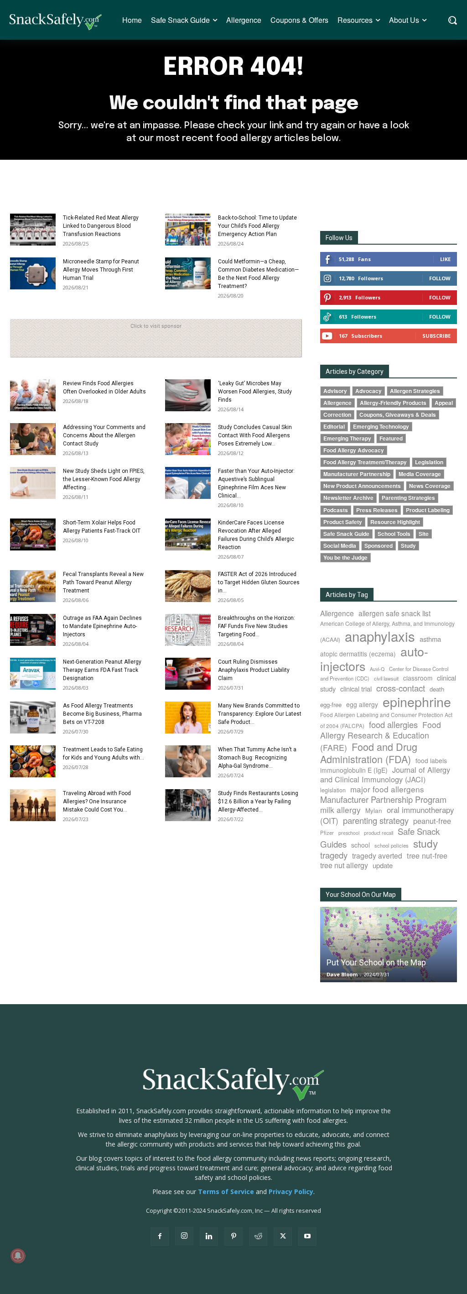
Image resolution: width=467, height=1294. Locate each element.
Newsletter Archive (348, 498)
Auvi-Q (377, 668)
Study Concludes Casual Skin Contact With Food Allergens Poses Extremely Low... (255, 435)
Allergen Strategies (415, 391)
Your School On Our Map (361, 894)
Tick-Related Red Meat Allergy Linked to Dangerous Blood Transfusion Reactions (101, 226)
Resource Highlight (395, 522)
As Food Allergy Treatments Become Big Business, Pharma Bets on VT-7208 (102, 713)
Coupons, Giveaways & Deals (397, 415)
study (425, 843)
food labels (431, 760)
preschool (348, 832)
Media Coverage (420, 474)
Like (445, 259)
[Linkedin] (209, 1236)
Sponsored (378, 546)
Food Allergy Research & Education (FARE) (380, 736)
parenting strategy (376, 820)
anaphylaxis (380, 635)
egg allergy (362, 704)
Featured (391, 438)
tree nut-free (427, 855)
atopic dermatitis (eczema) (358, 653)
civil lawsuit (386, 678)
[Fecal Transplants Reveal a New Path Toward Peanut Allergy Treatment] (33, 586)
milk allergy (340, 809)
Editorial (334, 426)
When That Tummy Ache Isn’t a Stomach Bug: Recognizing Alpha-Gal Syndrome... (257, 757)
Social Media (339, 546)
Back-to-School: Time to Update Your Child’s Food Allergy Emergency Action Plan (257, 226)
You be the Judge (345, 557)
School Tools (394, 534)
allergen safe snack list (394, 613)
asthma (430, 639)
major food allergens (387, 789)
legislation (333, 790)
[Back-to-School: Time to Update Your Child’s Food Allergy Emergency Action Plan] (188, 230)
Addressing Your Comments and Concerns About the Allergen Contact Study (104, 435)
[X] (283, 1236)
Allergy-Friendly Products (393, 403)
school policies (391, 845)
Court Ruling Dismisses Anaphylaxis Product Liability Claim (254, 670)
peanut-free (432, 820)
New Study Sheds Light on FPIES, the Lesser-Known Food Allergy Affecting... (104, 479)
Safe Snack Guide (346, 534)
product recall (378, 832)
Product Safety (342, 522)
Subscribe (436, 335)
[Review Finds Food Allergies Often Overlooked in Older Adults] (33, 395)
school (360, 844)
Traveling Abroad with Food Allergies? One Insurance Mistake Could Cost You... (97, 801)
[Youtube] (307, 1236)
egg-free (331, 704)
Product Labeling (428, 510)
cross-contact (400, 688)
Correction (337, 415)
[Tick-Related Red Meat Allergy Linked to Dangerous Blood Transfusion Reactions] (33, 230)
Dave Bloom (342, 974)
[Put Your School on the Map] (388, 945)
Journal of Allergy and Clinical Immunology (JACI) (385, 774)
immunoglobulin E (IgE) (354, 770)
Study (408, 546)
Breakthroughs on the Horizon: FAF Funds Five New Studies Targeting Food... (256, 626)
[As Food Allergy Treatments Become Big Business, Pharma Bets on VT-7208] (33, 717)
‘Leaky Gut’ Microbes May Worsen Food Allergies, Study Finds (255, 391)
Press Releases (377, 510)
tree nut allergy (344, 865)
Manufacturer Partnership (356, 474)
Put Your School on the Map (376, 962)
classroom (417, 677)
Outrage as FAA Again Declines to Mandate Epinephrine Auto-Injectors (102, 626)
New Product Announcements (362, 486)
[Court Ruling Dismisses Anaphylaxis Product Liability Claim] (188, 674)
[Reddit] (258, 1236)
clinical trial (356, 688)
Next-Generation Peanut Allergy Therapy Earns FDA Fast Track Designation (102, 670)
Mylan (373, 810)
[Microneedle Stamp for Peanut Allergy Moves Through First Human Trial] (33, 273)
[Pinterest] (233, 1236)
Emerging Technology (381, 426)
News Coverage (430, 486)
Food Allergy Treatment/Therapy (365, 462)
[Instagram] (184, 1236)
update (383, 865)
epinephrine (417, 701)
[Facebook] (159, 1236)
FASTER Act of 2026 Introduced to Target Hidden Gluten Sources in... (259, 582)
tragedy (334, 855)
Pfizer (327, 832)
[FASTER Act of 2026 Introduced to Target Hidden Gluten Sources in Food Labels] (188, 586)
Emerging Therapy (347, 438)
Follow (440, 278)
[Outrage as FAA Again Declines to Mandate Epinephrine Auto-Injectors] (33, 630)
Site (424, 534)
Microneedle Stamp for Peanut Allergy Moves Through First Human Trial (101, 269)
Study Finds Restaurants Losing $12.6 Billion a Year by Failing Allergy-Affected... (258, 801)
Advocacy (368, 391)
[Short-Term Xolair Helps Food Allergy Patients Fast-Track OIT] (33, 534)
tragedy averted (377, 855)
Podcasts (335, 510)
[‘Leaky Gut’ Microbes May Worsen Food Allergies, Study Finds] (188, 395)
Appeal (444, 403)
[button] (452, 20)
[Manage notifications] (17, 1255)
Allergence (337, 403)
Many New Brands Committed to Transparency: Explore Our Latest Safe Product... (259, 713)
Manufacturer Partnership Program (383, 799)
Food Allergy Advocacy (353, 450)
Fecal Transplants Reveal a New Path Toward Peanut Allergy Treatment (103, 582)
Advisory (335, 391)
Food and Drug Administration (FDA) (368, 752)
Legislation (429, 462)
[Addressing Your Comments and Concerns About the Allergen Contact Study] (33, 439)
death (437, 689)
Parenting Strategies (408, 498)
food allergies (393, 724)
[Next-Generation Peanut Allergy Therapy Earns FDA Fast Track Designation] (33, 674)
